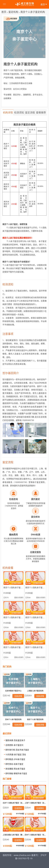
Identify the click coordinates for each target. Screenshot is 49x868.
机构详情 (8, 112)
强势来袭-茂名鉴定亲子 (15, 740)
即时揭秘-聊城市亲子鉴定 (16, 773)
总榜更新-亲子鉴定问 (14, 745)
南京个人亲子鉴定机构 (32, 12)
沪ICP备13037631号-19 (30, 857)
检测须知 (19, 112)
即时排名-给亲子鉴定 (14, 764)
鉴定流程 (30, 112)
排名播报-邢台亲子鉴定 (15, 768)
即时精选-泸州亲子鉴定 (15, 759)
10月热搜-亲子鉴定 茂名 (15, 754)
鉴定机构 (13, 12)
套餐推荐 (41, 112)
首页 (3, 12)
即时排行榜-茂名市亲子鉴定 (17, 749)
